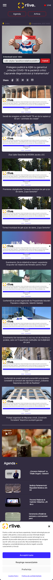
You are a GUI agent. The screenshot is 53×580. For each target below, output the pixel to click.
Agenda (17, 14)
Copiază (45, 61)
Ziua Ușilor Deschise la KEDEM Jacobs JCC (26, 155)
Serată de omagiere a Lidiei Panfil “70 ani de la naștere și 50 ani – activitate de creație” (26, 117)
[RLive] (27, 6)
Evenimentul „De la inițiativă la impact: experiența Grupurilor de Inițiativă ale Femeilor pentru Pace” (26, 263)
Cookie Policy (13, 576)
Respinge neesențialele (26, 562)
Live (48, 5)
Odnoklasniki (27, 79)
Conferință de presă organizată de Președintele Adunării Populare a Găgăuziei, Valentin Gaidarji (26, 302)
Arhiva (37, 14)
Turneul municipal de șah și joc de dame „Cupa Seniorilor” (26, 227)
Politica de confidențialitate (31, 576)
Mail (32, 79)
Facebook (12, 79)
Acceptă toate (26, 555)
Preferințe (26, 569)
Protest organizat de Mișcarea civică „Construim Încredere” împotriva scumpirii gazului (26, 419)
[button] (49, 526)
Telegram (22, 79)
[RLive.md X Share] (17, 79)
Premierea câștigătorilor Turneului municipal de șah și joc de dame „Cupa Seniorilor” (26, 190)
